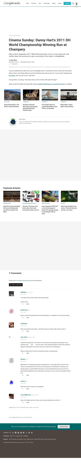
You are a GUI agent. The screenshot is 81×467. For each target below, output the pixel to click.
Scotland (6, 101)
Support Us (19, 436)
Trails (27, 3)
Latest (59, 3)
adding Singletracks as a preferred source (51, 84)
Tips (40, 3)
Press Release (46, 203)
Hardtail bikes (7, 203)
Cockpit (63, 203)
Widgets (26, 436)
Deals (53, 3)
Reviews (33, 3)
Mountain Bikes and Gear (29, 203)
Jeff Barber (24, 323)
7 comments (14, 64)
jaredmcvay (24, 310)
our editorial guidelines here (64, 67)
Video (19, 35)
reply (27, 304)
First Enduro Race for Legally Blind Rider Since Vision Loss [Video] (49, 106)
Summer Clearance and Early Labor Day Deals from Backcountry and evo (31, 208)
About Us (12, 436)
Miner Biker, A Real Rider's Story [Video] (67, 105)
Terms (27, 442)
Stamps (23, 359)
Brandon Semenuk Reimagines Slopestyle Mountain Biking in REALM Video (30, 107)
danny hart (16, 407)
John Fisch (24, 337)
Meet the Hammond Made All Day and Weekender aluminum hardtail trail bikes (11, 209)
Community (46, 3)
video (27, 407)
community (36, 407)
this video (12, 75)
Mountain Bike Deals (50, 439)
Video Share (13, 60)
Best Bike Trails (21, 439)
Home (10, 35)
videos (30, 407)
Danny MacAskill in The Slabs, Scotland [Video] (11, 105)
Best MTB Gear (39, 439)
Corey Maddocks (26, 395)
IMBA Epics (30, 439)
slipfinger (23, 292)
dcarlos (23, 381)
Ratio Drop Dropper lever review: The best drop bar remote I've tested (69, 208)
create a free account (24, 280)
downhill (23, 407)
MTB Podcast (13, 439)
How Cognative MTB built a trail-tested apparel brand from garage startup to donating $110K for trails (50, 209)
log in (14, 280)
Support (67, 3)
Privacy (31, 442)
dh (20, 407)
